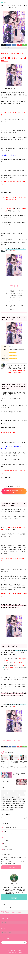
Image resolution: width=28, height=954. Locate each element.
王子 (12, 805)
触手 (16, 807)
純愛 (7, 807)
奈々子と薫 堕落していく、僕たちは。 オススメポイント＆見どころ (15, 294)
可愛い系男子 (9, 801)
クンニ (16, 792)
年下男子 (9, 740)
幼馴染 (14, 803)
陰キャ (8, 809)
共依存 (4, 801)
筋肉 (3, 807)
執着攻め (18, 740)
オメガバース (23, 790)
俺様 (19, 799)
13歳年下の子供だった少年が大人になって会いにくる (17, 298)
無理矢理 (4, 805)
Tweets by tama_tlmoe (7, 907)
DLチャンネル (11, 867)
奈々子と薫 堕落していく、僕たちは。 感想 (15, 306)
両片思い (13, 797)
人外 (11, 799)
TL (2, 2)
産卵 (16, 805)
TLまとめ (7, 840)
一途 (8, 797)
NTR (6, 790)
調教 (3, 809)
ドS (3, 795)
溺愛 (14, 740)
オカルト (16, 790)
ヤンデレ (22, 795)
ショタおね (21, 792)
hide (16, 285)
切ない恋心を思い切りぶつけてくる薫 (17, 301)
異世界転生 (21, 805)
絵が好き (11, 807)
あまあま (4, 740)
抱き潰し (18, 803)
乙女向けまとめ (5, 799)
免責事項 (19, 950)
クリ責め (10, 792)
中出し (18, 797)
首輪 (12, 809)
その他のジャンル (7, 849)
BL (3, 843)
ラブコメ (4, 797)
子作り (4, 803)
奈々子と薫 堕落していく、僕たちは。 (13, 59)
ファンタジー (17, 795)
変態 (20, 801)
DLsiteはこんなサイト (12, 309)
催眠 (23, 799)
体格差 (15, 799)
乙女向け (5, 831)
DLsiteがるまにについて (9, 827)
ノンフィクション (9, 795)
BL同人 (6, 846)
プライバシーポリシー (11, 950)
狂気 (8, 805)
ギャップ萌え (5, 792)
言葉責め (21, 807)
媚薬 (24, 801)
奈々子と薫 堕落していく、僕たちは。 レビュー (15, 290)
